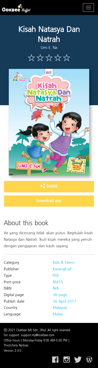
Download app (49, 201)
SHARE (51, 186)
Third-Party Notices (16, 345)
